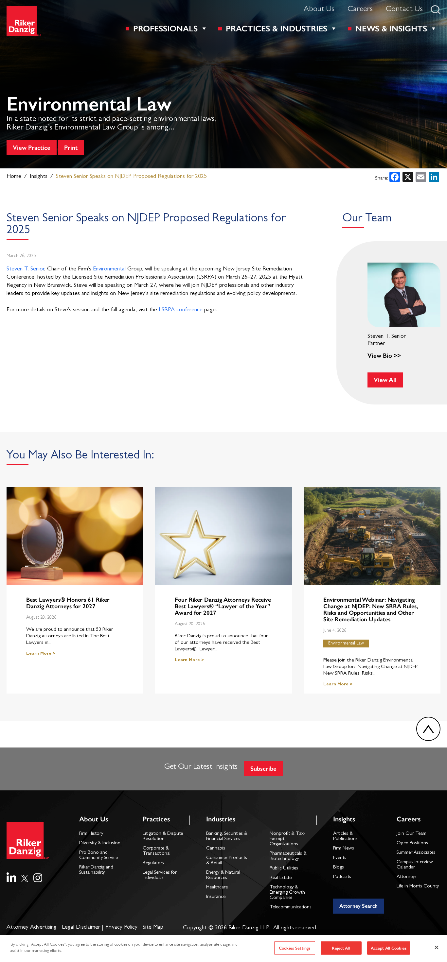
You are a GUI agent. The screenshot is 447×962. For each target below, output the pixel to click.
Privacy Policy (121, 928)
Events (339, 858)
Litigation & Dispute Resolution (163, 837)
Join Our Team (411, 834)
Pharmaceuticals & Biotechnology (288, 856)
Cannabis (215, 848)
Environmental (109, 269)
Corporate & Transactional (156, 851)
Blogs (338, 867)
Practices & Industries (276, 28)
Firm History (91, 834)
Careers (360, 10)
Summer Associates (416, 852)
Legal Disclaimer (81, 928)
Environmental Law (346, 643)
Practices (156, 819)
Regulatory (153, 863)
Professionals (165, 28)
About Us (319, 10)
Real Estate (281, 878)
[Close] (436, 947)
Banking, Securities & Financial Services (226, 837)
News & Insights (391, 28)
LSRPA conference (181, 310)
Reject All (341, 948)
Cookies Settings (294, 948)
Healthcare (217, 887)
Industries (220, 819)
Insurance (215, 897)
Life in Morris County (418, 886)
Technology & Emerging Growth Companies (287, 893)
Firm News (343, 848)
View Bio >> (384, 355)
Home (14, 177)
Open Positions (412, 843)
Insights (38, 177)
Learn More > (40, 654)
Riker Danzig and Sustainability (96, 870)
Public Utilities (284, 868)
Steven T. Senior (25, 269)
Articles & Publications (345, 837)
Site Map (153, 928)
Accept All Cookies (388, 948)
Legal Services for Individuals (160, 875)
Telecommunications (291, 907)
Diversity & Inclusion (99, 843)
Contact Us (404, 10)
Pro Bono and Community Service (98, 855)
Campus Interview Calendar (415, 865)
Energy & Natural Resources (223, 875)
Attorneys (407, 877)
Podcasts (342, 877)
